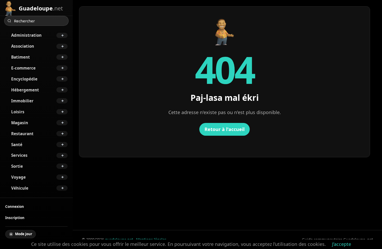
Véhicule (19, 188)
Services (19, 155)
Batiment (20, 57)
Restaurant (22, 133)
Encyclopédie (24, 79)
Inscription (14, 217)
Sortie (17, 166)
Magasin (19, 122)
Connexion (14, 206)
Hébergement (25, 89)
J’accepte (341, 244)
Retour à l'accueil (225, 129)
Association (22, 46)
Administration (26, 35)
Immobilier (22, 100)
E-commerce (23, 68)
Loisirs (17, 111)
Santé (16, 144)
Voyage (18, 177)
